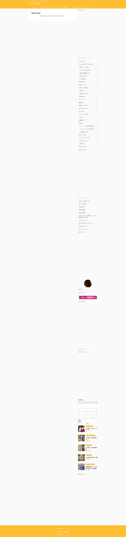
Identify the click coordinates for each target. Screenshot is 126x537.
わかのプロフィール (86, 7)
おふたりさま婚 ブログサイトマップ (86, 223)
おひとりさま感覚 (82, 203)
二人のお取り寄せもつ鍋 (91, 457)
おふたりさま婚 (34, 4)
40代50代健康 (65, 7)
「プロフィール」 (81, 292)
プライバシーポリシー (83, 229)
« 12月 (87, 423)
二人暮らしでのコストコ (91, 428)
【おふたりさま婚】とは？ (54, 7)
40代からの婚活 (75, 7)
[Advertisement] (88, 34)
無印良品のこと (44, 7)
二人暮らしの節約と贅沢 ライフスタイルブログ (63, 534)
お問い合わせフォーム (83, 226)
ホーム (33, 7)
